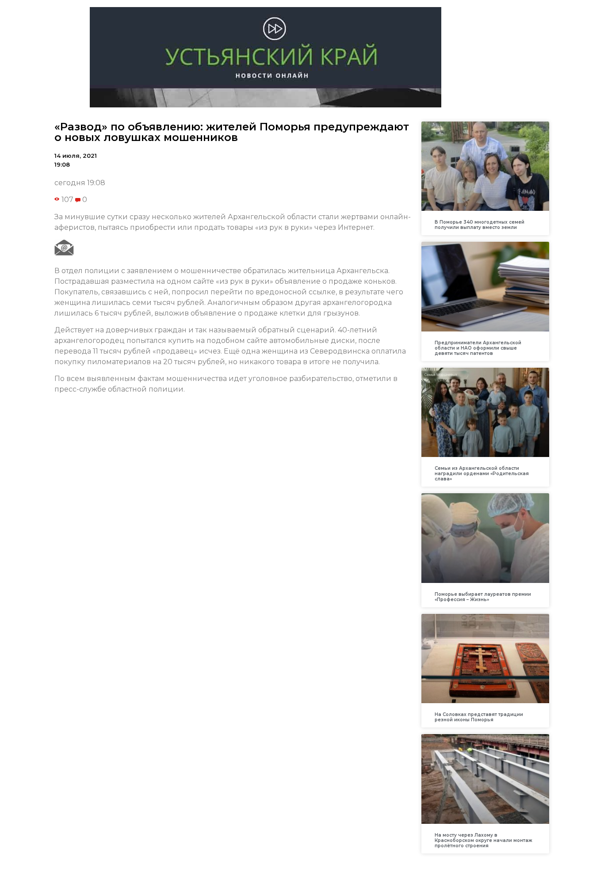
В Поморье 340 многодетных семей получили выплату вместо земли (479, 224)
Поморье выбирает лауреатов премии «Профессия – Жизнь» (483, 596)
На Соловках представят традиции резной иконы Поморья (479, 717)
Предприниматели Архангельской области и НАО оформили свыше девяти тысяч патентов (478, 348)
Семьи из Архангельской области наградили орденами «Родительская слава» (482, 473)
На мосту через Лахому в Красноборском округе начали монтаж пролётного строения (483, 840)
